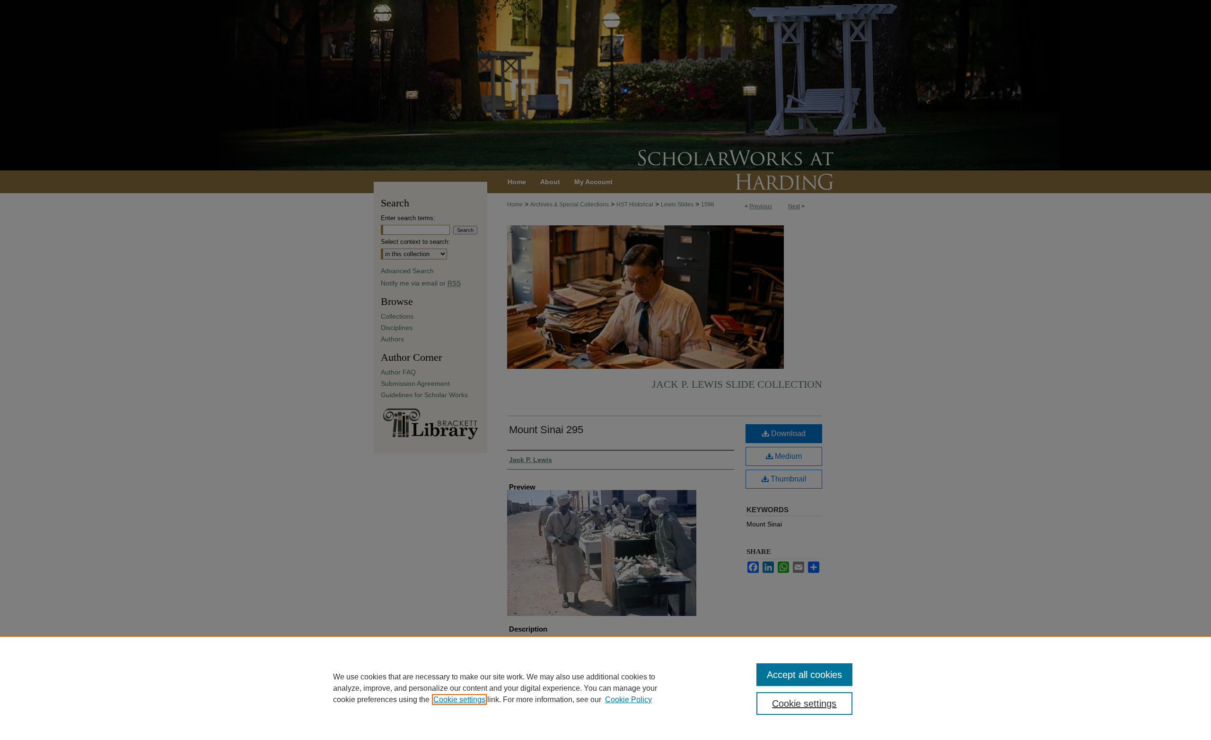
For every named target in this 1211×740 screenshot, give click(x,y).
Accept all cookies (804, 674)
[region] (605, 688)
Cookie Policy (628, 699)
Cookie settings (459, 699)
